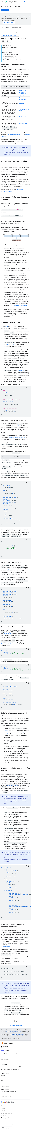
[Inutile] (19, 32)
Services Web (4, 1082)
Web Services (6, 6)
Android (3, 1075)
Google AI (3, 1115)
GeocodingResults (12, 344)
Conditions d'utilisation (6, 1096)
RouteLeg (6, 569)
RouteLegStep (7, 633)
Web (2, 1080)
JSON (6, 326)
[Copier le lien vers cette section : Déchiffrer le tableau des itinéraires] (27, 421)
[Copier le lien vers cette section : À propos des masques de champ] (2, 164)
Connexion (26, 1)
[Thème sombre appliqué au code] (26, 387)
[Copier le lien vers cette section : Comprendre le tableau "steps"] (24, 627)
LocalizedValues (5, 946)
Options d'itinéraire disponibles (15, 134)
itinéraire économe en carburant (17, 437)
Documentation (6, 29)
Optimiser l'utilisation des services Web (10, 1069)
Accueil (2, 27)
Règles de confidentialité (19, 1124)
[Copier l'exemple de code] (28, 387)
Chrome (3, 1108)
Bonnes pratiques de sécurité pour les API (11, 1066)
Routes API (17, 6)
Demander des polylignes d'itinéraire (22, 103)
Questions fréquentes (6, 1062)
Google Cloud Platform (6, 1113)
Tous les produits (5, 1117)
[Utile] (16, 32)
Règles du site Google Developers (17, 1034)
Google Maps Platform (17, 27)
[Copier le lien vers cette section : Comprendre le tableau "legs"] (23, 562)
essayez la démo (8, 150)
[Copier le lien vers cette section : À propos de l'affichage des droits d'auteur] (9, 199)
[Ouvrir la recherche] (22, 2)
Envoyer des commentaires (10, 35)
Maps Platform (16, 2)
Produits (8, 27)
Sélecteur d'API (4, 1064)
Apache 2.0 (18, 1032)
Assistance (3, 1094)
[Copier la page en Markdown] (7, 41)
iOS (2, 1078)
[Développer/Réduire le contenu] (10, 45)
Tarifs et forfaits (5, 1089)
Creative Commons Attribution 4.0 (13, 1031)
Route (26, 331)
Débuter (5, 10)
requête (6, 730)
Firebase (3, 1110)
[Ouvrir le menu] (2, 2)
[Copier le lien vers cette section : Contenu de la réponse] (21, 322)
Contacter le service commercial (20, 10)
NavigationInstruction (6, 644)
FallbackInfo (21, 370)
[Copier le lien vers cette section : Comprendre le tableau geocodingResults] (8, 771)
